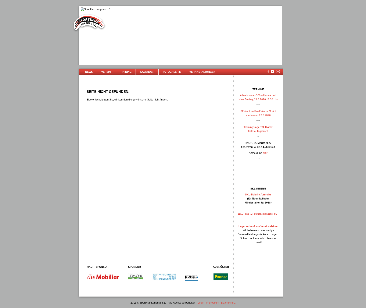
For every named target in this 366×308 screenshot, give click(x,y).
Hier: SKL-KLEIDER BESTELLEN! (258, 214)
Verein (106, 71)
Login (201, 302)
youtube (272, 71)
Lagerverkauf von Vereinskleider (258, 226)
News (89, 71)
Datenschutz (228, 302)
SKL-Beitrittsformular (258, 194)
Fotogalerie (172, 71)
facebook (268, 71)
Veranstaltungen (202, 71)
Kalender (147, 71)
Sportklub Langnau (89, 23)
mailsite (278, 71)
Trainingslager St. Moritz (258, 127)
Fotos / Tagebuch (258, 131)
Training (125, 71)
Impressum (212, 302)
